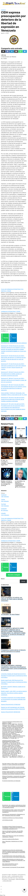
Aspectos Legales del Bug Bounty (10, 839)
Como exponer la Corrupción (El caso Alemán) (13, 867)
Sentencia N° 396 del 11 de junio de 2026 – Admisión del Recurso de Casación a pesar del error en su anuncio (13, 380)
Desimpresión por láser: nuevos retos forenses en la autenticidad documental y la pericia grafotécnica (13, 811)
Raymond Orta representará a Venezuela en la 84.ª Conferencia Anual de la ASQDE (13, 815)
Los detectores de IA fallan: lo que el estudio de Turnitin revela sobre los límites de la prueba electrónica (14, 768)
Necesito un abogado (14, 574)
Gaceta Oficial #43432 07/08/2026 (10, 704)
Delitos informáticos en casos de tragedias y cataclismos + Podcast (13, 836)
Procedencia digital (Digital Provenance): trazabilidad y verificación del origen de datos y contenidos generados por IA (13, 827)
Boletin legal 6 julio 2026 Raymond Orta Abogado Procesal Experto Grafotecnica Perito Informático (14, 682)
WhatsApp (6, 337)
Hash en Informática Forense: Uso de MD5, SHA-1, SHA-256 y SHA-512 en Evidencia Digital (12, 832)
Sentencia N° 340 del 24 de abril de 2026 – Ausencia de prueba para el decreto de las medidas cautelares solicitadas (13, 399)
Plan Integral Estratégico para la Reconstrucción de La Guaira (10, 864)
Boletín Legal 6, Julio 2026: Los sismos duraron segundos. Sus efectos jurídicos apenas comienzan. (14, 693)
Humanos (3, 9)
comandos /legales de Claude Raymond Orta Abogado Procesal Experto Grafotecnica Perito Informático (14, 675)
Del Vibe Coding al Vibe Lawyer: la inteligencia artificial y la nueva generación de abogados (13, 764)
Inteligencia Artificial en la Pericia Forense (12, 817)
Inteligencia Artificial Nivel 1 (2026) (10, 311)
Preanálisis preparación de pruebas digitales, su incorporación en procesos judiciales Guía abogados (13, 699)
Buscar (3, 578)
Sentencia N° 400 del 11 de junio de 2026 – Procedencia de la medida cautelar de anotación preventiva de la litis (13, 373)
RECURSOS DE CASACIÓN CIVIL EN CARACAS (14, 343)
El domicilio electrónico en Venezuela (11, 780)
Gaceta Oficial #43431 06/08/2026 (10, 712)
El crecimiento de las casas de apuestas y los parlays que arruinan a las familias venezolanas (13, 856)
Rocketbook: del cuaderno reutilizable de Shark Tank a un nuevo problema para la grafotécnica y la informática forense (14, 806)
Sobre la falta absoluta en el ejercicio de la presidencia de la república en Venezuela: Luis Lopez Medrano (13, 860)
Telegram (14, 337)
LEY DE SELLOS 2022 (7, 820)
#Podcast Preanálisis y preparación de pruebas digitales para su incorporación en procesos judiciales (13, 777)
